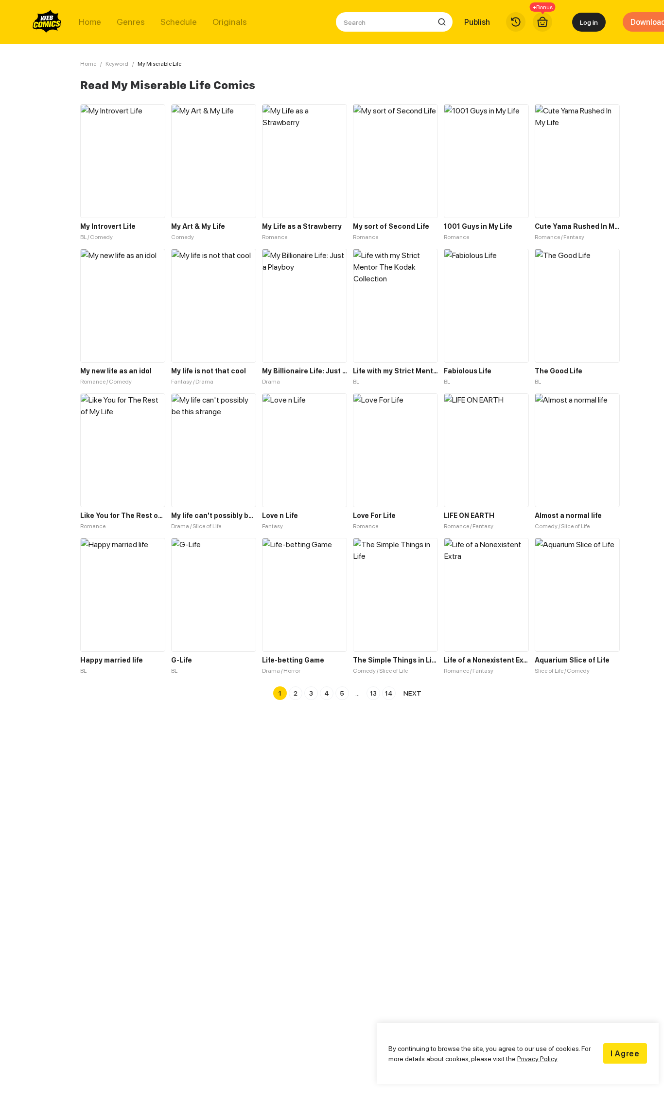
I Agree (625, 1053)
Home (90, 22)
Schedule (178, 22)
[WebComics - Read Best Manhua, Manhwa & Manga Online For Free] (47, 22)
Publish (477, 22)
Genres (131, 22)
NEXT (412, 693)
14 (389, 693)
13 (373, 693)
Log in (589, 22)
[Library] (515, 22)
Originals (229, 22)
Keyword (116, 63)
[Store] (542, 22)
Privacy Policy (537, 1058)
